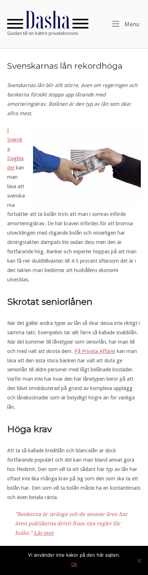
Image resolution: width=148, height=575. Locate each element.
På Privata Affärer (94, 351)
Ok (74, 564)
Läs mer (44, 533)
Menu (131, 24)
